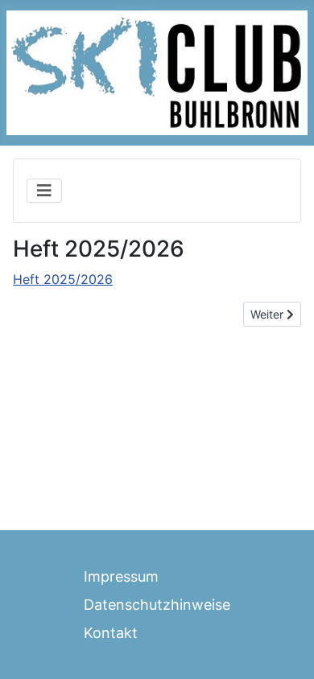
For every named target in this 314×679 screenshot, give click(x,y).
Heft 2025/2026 (63, 279)
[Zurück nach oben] (286, 649)
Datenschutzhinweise (157, 604)
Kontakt (111, 632)
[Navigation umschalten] (44, 191)
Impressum (121, 576)
